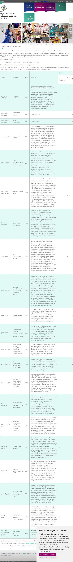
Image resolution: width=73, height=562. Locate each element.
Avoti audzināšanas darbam (66, 44)
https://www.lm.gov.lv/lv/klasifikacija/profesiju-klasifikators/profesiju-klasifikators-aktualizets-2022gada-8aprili (43, 87)
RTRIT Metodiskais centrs (29, 18)
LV (70, 1)
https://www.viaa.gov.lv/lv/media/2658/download (41, 241)
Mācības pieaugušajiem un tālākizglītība (50, 7)
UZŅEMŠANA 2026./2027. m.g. (39, 6)
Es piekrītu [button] (43, 554)
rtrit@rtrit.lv (44, 1)
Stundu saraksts (60, 6)
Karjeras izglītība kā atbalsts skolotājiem (49, 44)
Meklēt (3, 1)
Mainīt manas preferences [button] (48, 558)
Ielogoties (67, 1)
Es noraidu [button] (52, 554)
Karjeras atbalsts (35, 44)
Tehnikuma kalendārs (29, 6)
